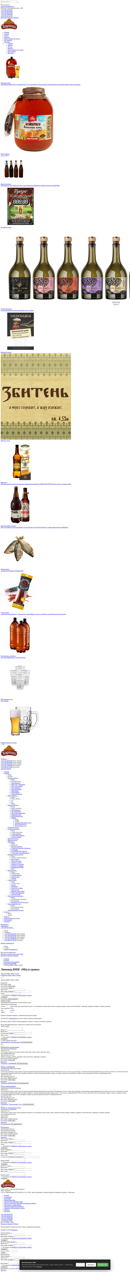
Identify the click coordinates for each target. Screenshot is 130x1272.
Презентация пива (9, 1200)
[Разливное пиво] (18, 778)
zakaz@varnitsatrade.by (7, 6)
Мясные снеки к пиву (37, 614)
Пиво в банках (5, 154)
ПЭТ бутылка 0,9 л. (21, 824)
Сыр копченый (61, 614)
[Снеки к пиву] (16, 880)
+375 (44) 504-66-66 (6, 761)
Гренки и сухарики (17, 614)
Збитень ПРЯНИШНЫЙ (8, 1086)
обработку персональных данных (21, 995)
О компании (8, 1197)
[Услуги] (9, 912)
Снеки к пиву (5, 612)
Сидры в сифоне (29, 310)
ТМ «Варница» (5, 185)
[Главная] (9, 756)
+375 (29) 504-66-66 (6, 762)
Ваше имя (4, 989)
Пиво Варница (5, 84)
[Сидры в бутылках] (19, 829)
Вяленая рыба (5, 569)
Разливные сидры (6, 227)
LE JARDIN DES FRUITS (45, 484)
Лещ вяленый (5, 1127)
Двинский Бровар (75, 84)
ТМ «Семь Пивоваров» (27, 185)
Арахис (3, 614)
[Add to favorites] (1, 1065)
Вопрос (3, 1030)
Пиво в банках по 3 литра (12, 38)
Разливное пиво (5, 83)
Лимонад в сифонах (47, 527)
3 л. (2, 155)
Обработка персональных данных (14, 1208)
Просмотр (4, 1062)
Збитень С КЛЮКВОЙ (8, 1067)
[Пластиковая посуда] (20, 904)
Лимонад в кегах (23, 527)
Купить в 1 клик (5, 1000)
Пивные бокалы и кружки (9, 742)
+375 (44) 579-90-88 (6, 765)
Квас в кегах (4, 527)
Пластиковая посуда (7, 699)
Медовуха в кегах (6, 352)
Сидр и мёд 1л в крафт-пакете (62, 484)
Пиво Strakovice (39, 84)
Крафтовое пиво (39, 185)
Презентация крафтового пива (13, 1202)
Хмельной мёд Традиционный (10, 1047)
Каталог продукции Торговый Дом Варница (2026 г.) (20, 1203)
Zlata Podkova (65, 84)
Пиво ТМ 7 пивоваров (16, 84)
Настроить (91, 1264)
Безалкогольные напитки (8, 526)
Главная (6, 32)
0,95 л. (7, 155)
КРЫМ (57, 185)
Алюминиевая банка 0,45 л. (23, 822)
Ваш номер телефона (7, 991)
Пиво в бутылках (6, 184)
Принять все (103, 1264)
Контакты (7, 42)
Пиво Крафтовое (49, 84)
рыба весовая (15, 571)
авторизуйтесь (13, 1018)
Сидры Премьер (5, 310)
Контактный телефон (8, 1033)
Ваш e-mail (4, 1155)
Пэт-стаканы (4, 701)
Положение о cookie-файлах (12, 1205)
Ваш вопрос (4, 1263)
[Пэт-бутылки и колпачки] (23, 896)
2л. (4, 155)
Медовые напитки (6, 484)
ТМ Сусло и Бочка (28, 84)
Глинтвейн (34, 484)
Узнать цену (11, 986)
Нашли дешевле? (13, 999)
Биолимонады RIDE (59, 527)
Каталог (6, 34)
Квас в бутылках (13, 527)
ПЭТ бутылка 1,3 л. (21, 826)
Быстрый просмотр (27, 1042)
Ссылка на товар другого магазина (12, 1157)
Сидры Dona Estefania (17, 310)
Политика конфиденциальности (14, 1206)
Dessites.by (14, 1230)
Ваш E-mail (4, 1035)
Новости (6, 37)
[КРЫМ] (16, 818)
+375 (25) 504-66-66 (6, 764)
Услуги (6, 35)
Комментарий (5, 1160)
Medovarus (4, 482)
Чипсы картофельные (50, 614)
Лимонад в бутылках (34, 527)
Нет (5, 1270)
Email (2, 993)
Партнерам (7, 1198)
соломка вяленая (6, 571)
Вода (66, 527)
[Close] (8, 759)
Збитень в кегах (5, 440)
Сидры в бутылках (6, 309)
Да (2, 1270)
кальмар (21, 571)
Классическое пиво (49, 185)
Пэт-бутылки (5, 657)
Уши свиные (27, 614)
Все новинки (8, 40)
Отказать (80, 1264)
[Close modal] (13, 988)
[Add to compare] (3, 1065)
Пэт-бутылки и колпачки (8, 656)
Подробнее (39, 1266)
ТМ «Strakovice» (15, 185)
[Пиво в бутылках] (19, 805)
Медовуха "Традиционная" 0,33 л (11, 1108)
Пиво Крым (57, 84)
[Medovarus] (14, 842)
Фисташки (8, 614)
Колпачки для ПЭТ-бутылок (17, 657)
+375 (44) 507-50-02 (6, 767)
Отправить (4, 997)
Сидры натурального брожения (21, 484)
